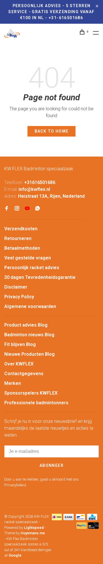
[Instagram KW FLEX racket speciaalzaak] (17, 208)
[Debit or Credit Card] (93, 527)
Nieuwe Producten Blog (29, 354)
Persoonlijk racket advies (31, 267)
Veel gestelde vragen (27, 258)
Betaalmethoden (22, 248)
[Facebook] (6, 208)
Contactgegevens (23, 373)
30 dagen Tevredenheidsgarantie (40, 277)
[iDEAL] (57, 518)
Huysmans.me (33, 533)
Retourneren (17, 238)
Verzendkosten (20, 228)
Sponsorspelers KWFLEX (31, 393)
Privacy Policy (19, 296)
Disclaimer (15, 287)
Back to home (52, 131)
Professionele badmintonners (36, 402)
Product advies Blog (25, 325)
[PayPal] (81, 527)
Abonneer (51, 465)
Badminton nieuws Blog (29, 334)
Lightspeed (34, 527)
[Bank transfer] (68, 518)
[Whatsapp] (37, 208)
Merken (12, 383)
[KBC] (92, 518)
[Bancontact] (80, 518)
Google (15, 555)
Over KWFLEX (18, 364)
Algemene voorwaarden (30, 306)
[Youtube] (27, 208)
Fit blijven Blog (20, 344)
